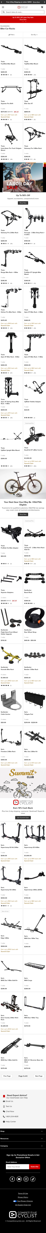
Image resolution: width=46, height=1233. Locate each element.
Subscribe (34, 1166)
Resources (4, 1138)
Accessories (4, 26)
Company (4, 1146)
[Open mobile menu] (3, 7)
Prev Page (7, 1076)
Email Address (11, 1162)
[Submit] (3, 12)
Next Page (38, 1076)
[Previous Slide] (1, 2)
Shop (2, 1131)
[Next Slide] (44, 2)
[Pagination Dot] (20, 21)
